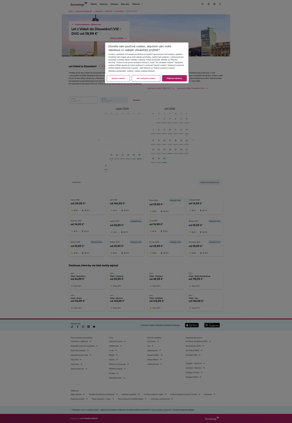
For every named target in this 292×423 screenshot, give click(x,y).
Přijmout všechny (174, 78)
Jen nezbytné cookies (146, 78)
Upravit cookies (118, 78)
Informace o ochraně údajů (117, 71)
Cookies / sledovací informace (145, 71)
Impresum (130, 71)
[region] (147, 62)
